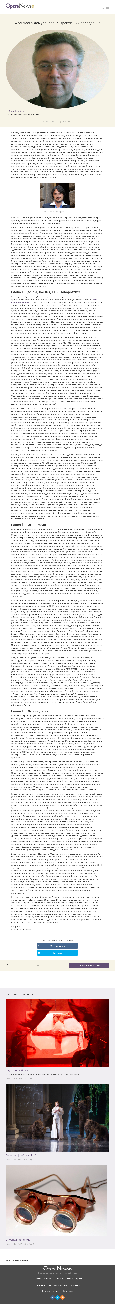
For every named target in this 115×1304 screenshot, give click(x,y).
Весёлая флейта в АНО (21, 1155)
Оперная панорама (18, 1239)
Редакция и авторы (58, 1285)
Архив (79, 1278)
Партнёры (75, 1285)
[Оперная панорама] (57, 1200)
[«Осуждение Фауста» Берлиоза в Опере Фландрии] (57, 1033)
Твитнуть (57, 952)
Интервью (48, 1278)
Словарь (69, 1278)
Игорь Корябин (16, 111)
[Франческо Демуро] (57, 195)
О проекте (40, 1285)
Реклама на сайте (51, 1291)
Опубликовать (57, 945)
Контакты (68, 1291)
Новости (37, 1278)
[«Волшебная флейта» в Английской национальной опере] (57, 1118)
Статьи (59, 1278)
